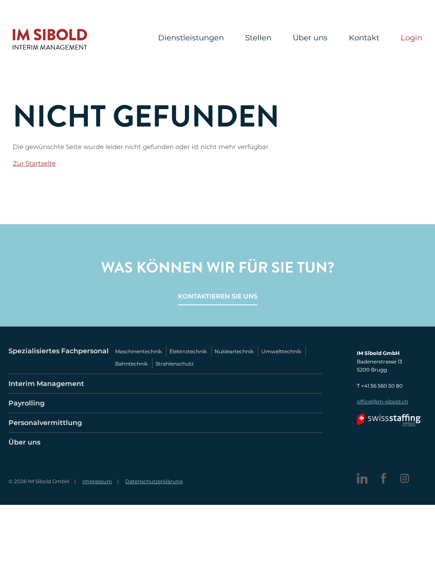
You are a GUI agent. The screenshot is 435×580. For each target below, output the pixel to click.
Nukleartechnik (234, 351)
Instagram (404, 478)
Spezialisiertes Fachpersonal (58, 351)
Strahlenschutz (174, 363)
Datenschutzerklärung (154, 481)
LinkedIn (362, 478)
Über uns (310, 38)
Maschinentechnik (138, 351)
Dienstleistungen (191, 38)
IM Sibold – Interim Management (50, 39)
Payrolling (26, 403)
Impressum (97, 481)
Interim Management (46, 384)
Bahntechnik (131, 363)
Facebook (383, 478)
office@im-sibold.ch (382, 401)
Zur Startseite (34, 163)
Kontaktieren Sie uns (217, 296)
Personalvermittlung (45, 423)
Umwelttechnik (281, 351)
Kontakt (364, 38)
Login (411, 38)
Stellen (258, 38)
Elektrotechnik (188, 351)
